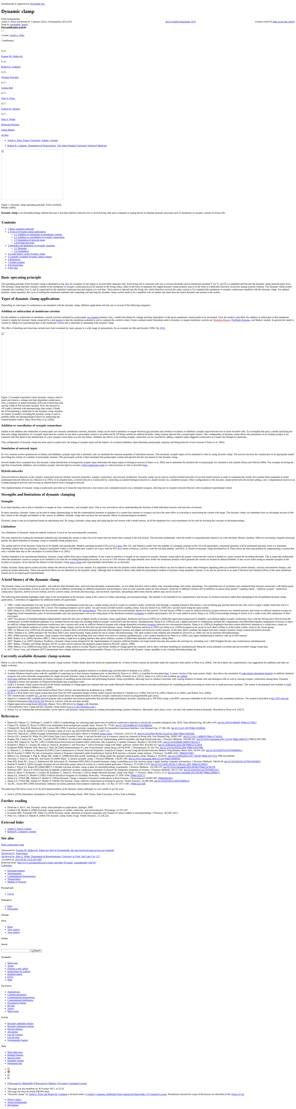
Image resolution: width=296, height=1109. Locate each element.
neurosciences (89, 610)
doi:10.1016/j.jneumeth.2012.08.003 (185, 772)
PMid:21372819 (194, 744)
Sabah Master (7, 130)
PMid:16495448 (186, 733)
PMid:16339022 (200, 764)
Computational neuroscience (21, 997)
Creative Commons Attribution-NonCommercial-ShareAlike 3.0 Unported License (126, 1094)
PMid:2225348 (138, 783)
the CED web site (279, 698)
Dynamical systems (16, 1003)
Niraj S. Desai (8, 98)
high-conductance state (93, 465)
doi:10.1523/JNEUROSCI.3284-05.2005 (171, 764)
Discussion (12, 909)
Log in (10, 894)
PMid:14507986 (195, 747)
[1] (107, 731)
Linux (119, 545)
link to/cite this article (283, 21)
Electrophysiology (16, 870)
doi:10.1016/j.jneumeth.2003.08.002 (181, 767)
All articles (12, 1032)
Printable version (15, 1060)
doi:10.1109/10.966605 (229, 722)
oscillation (139, 613)
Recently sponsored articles (20, 1026)
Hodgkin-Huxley (222, 320)
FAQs (10, 977)
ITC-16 (38, 695)
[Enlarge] (2, 202)
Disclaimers (13, 1105)
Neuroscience (14, 879)
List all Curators (15, 1034)
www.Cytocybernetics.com (81, 706)
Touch (10, 1008)
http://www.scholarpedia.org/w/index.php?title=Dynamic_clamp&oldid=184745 (57, 862)
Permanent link (14, 1063)
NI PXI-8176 (36, 701)
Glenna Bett (7, 88)
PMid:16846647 (173, 758)
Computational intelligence (20, 1000)
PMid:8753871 (187, 753)
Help (9, 979)
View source (13, 929)
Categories (6, 865)
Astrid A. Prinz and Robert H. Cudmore (48, 1094)
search (25, 24)
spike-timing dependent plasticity (257, 673)
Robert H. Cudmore (11, 67)
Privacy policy (14, 1099)
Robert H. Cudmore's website (21, 831)
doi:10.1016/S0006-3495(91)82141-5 (181, 742)
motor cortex (106, 733)
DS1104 (43, 704)
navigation (15, 24)
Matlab (80, 704)
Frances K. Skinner (10, 109)
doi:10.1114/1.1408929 (194, 736)
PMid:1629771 (138, 775)
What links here (15, 1052)
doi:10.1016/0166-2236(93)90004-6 (171, 781)
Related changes (15, 1055)
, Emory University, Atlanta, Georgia (32, 140)
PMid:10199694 (197, 728)
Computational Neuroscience (21, 876)
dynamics (151, 624)
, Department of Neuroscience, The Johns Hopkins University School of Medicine (57, 145)
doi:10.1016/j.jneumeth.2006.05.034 (146, 758)
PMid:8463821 (165, 778)
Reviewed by (8, 853)
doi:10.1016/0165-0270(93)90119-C (201, 769)
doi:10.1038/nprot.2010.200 (171, 744)
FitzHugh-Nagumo (240, 320)
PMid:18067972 (241, 739)
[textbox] (212, 284)
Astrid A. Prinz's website (19, 829)
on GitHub (182, 676)
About (10, 966)
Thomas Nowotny (10, 77)
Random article (14, 974)
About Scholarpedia (17, 1102)
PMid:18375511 (209, 756)
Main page (12, 963)
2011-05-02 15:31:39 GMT (28, 859)
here (145, 465)
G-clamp (11, 690)
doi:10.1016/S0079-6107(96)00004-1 (224, 750)
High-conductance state (12, 844)
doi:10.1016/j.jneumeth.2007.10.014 (214, 739)
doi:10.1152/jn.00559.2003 (173, 747)
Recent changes (15, 1029)
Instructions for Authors (18, 971)
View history (13, 932)
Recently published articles (20, 1023)
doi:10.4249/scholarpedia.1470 (181, 21)
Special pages (14, 1057)
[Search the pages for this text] (36, 950)
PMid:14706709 (207, 767)
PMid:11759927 (249, 722)
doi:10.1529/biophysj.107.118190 (184, 756)
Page (9, 906)
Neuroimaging (14, 873)
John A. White (8, 119)
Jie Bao (4, 135)
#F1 (67, 284)
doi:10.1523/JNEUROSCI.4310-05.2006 (158, 733)
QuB (288, 684)
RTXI (10, 693)
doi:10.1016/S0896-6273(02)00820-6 (134, 725)
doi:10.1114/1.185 (180, 728)
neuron (59, 320)
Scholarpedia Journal (17, 1040)
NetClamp (12, 679)
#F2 (162, 328)
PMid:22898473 (212, 772)
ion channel (92, 317)
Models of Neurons (16, 881)
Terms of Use (237, 1094)
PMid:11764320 (214, 736)
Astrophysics (13, 991)
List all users (13, 1037)
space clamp (76, 562)
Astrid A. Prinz (17, 35)
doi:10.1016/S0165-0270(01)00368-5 (242, 761)
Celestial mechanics (17, 994)
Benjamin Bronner (10, 124)
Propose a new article (17, 968)
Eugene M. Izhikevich (12, 56)
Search (4, 944)
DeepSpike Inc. (37, 3)
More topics (13, 1011)
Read (9, 926)
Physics (11, 1005)
